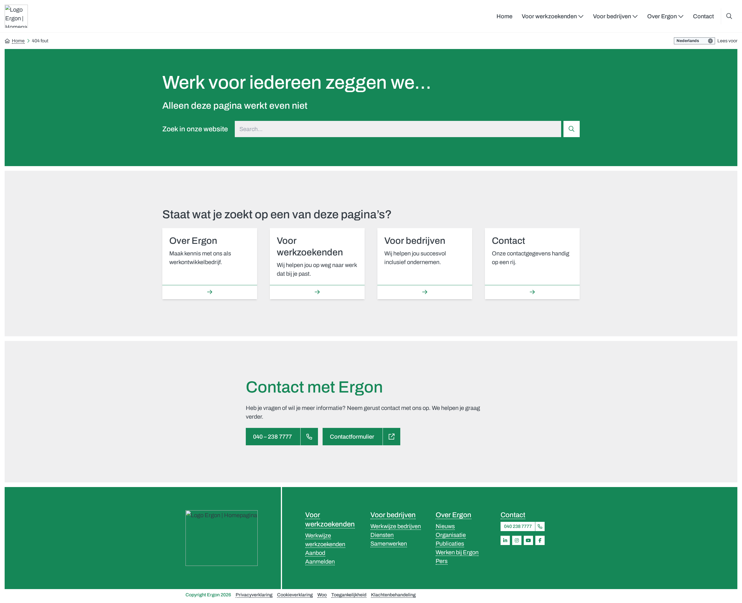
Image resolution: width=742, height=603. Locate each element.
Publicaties (450, 543)
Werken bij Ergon (457, 552)
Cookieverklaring (295, 594)
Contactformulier (352, 436)
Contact (703, 16)
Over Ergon (453, 515)
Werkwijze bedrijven (395, 526)
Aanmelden (320, 561)
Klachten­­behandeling (393, 594)
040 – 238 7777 (272, 436)
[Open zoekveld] (729, 16)
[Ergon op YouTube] (528, 540)
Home (504, 16)
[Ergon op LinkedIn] (505, 540)
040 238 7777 (518, 526)
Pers (442, 561)
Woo (322, 594)
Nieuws (445, 526)
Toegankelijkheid (348, 594)
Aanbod (315, 553)
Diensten (382, 535)
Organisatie (451, 535)
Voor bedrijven (393, 515)
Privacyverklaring (254, 594)
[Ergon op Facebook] (540, 540)
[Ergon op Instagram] (516, 540)
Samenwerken (388, 543)
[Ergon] (222, 538)
